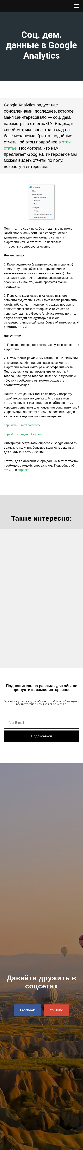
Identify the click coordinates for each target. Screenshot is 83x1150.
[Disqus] (41, 598)
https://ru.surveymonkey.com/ (23, 434)
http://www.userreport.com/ (22, 425)
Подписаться (41, 736)
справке (23, 470)
